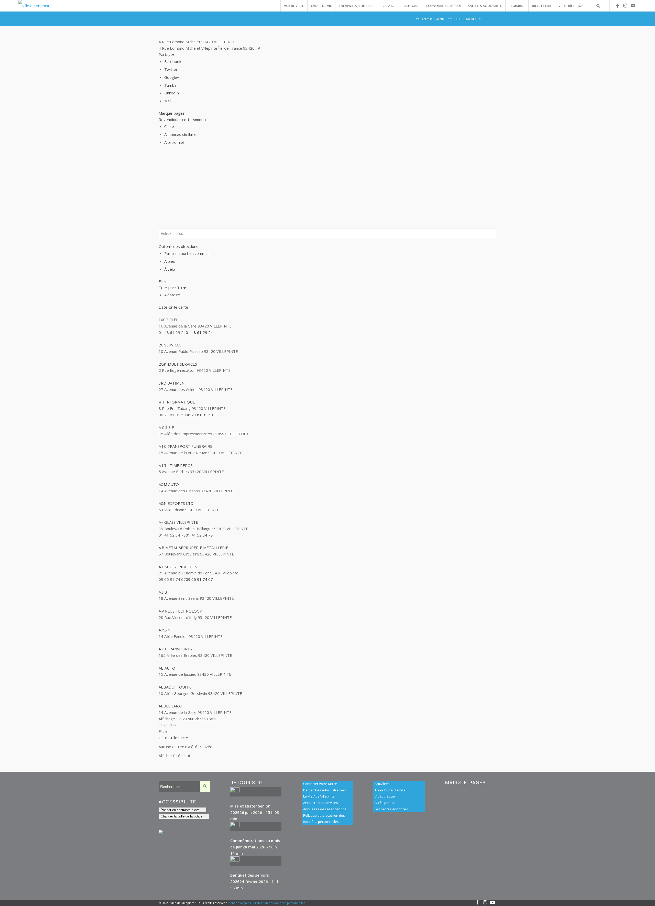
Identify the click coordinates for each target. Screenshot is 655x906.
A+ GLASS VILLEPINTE (178, 522)
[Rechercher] (598, 6)
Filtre (163, 281)
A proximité (174, 142)
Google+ (171, 77)
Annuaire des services (320, 802)
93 (172, 724)
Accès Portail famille (390, 790)
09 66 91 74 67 (199, 579)
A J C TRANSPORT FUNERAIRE (185, 446)
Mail (167, 100)
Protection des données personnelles (279, 903)
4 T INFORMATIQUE (177, 402)
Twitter (171, 69)
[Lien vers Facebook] (617, 5)
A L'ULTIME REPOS (176, 465)
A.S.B (163, 592)
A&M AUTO (169, 484)
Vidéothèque (385, 796)
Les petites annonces (391, 809)
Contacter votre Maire (320, 783)
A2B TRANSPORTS (175, 648)
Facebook (172, 61)
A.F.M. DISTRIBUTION (178, 566)
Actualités (382, 783)
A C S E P (166, 427)
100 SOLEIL (169, 319)
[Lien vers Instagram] (625, 5)
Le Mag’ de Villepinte (319, 796)
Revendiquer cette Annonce (183, 119)
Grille (172, 307)
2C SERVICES (170, 344)
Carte (169, 126)
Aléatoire (172, 294)
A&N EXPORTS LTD (176, 503)
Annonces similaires (181, 134)
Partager (166, 54)
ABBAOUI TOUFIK (175, 687)
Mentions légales (239, 903)
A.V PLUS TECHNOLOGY (180, 611)
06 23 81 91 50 (199, 414)
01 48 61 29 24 (199, 332)
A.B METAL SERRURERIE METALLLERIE (193, 547)
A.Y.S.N (164, 629)
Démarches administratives (324, 790)
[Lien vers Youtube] (633, 5)
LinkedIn (171, 92)
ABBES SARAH (171, 705)
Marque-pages (172, 113)
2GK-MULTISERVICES (178, 364)
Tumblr (170, 85)
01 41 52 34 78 (199, 535)
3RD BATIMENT (173, 383)
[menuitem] (293, 6)
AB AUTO (167, 668)
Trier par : (172, 287)
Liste (163, 307)
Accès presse (385, 802)
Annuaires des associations (324, 809)
